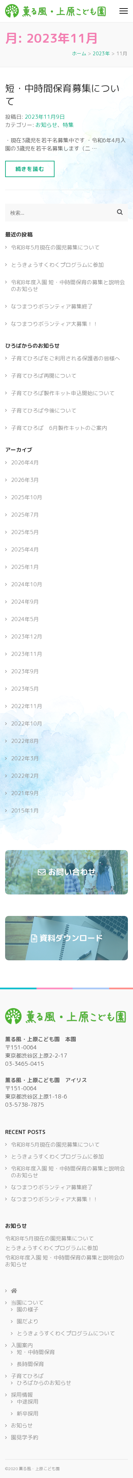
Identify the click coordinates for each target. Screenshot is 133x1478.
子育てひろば (27, 1376)
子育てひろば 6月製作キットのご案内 (59, 428)
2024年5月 (25, 619)
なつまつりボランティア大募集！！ (54, 324)
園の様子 (28, 1309)
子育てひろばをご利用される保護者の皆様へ (65, 358)
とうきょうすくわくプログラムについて (66, 1333)
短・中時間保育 (36, 1352)
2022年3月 (25, 758)
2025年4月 (25, 549)
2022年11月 (26, 706)
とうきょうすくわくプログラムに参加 (57, 265)
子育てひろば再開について (43, 375)
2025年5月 (25, 532)
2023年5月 (25, 688)
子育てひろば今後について (43, 410)
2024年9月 (25, 601)
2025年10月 (26, 497)
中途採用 (28, 1401)
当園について (27, 1302)
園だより (28, 1321)
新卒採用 (28, 1413)
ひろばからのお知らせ (44, 1383)
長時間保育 (30, 1364)
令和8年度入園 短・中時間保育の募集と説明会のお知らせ (68, 285)
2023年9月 (25, 671)
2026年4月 (25, 462)
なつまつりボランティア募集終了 (52, 306)
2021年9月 (25, 793)
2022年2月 (25, 775)
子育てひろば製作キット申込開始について (63, 393)
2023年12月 (26, 636)
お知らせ (46, 125)
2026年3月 (25, 480)
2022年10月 (26, 723)
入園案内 (22, 1345)
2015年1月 (25, 810)
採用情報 (22, 1394)
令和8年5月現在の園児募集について (55, 247)
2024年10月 (26, 584)
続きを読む (29, 169)
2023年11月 (26, 654)
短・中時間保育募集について (62, 95)
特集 (68, 125)
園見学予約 (24, 1437)
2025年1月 (25, 567)
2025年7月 (25, 514)
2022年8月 (25, 741)
